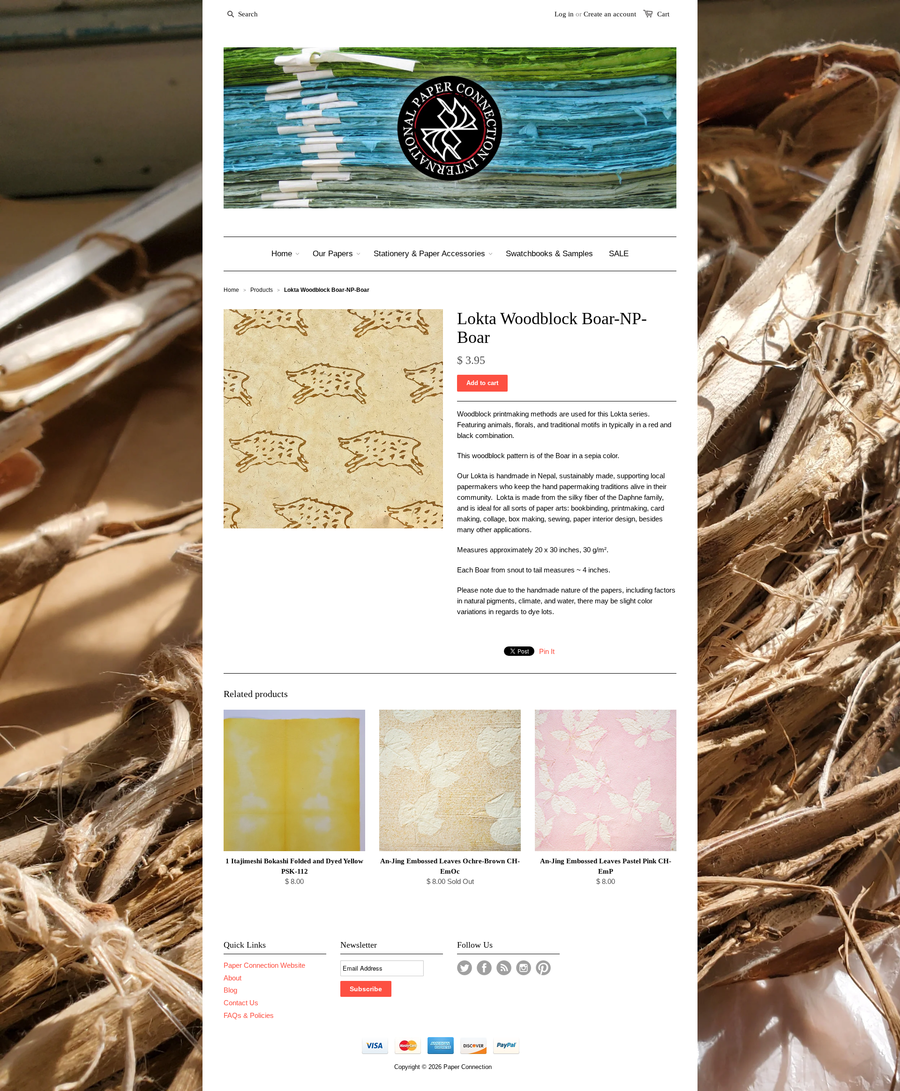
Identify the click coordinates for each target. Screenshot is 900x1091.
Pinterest (543, 967)
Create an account (610, 14)
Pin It (547, 651)
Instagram (523, 967)
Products (261, 290)
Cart (663, 14)
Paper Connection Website (264, 965)
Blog (230, 990)
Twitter (464, 967)
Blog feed (503, 967)
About (232, 978)
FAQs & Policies (249, 1015)
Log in (564, 14)
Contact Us (241, 1003)
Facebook (484, 967)
